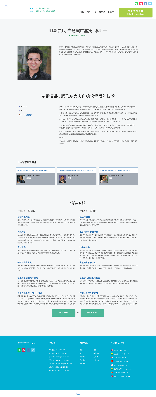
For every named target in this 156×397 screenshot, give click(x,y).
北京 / (121, 361)
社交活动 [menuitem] (83, 363)
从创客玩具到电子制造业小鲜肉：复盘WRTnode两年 (76, 170)
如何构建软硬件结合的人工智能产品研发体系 (115, 170)
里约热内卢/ (123, 369)
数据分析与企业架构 (89, 293)
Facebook (145, 3)
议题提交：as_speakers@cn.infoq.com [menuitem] (60, 363)
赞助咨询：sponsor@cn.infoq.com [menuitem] (59, 360)
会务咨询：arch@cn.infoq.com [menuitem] (58, 353)
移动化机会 (85, 247)
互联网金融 (85, 217)
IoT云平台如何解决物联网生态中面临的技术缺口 (33, 170)
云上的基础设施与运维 (28, 278)
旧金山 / (122, 376)
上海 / (121, 372)
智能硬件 (29, 115)
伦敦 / (120, 350)
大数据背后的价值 (88, 262)
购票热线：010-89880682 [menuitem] (57, 350)
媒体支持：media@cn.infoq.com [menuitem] (59, 357)
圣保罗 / (121, 354)
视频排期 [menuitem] (102, 12)
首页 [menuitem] (82, 12)
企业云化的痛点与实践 (90, 278)
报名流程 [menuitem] (83, 360)
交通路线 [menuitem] (96, 360)
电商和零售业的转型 (89, 232)
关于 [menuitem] (81, 353)
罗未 (69, 178)
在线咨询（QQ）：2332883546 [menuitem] (59, 367)
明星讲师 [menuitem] (111, 12)
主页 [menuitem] (81, 350)
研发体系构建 (24, 217)
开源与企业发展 (25, 262)
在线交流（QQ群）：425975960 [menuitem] (59, 370)
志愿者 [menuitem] (95, 357)
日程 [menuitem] (94, 12)
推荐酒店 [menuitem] (96, 353)
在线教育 (22, 232)
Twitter (150, 3)
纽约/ (120, 365)
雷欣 (111, 178)
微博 (141, 3)
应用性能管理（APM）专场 (30, 293)
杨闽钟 (29, 178)
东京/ (120, 358)
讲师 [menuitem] (88, 12)
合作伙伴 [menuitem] (83, 357)
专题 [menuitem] (94, 350)
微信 (136, 3)
